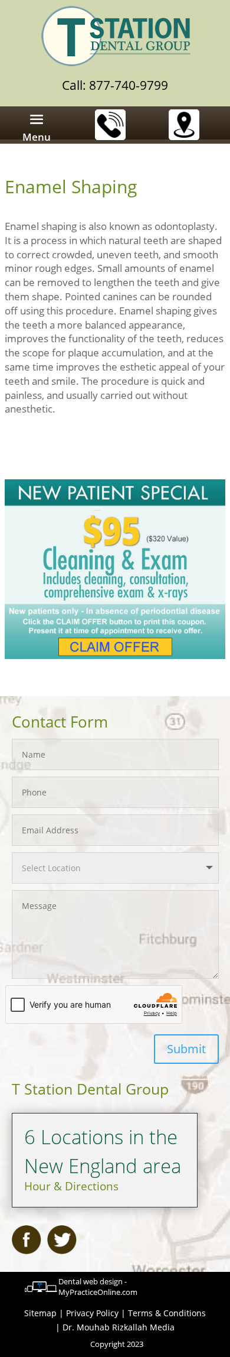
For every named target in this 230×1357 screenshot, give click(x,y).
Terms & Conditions (167, 1313)
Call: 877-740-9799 (115, 85)
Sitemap (40, 1313)
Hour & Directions (71, 1186)
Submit (186, 1049)
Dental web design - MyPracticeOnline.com (97, 1286)
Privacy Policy (92, 1313)
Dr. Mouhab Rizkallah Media (119, 1327)
